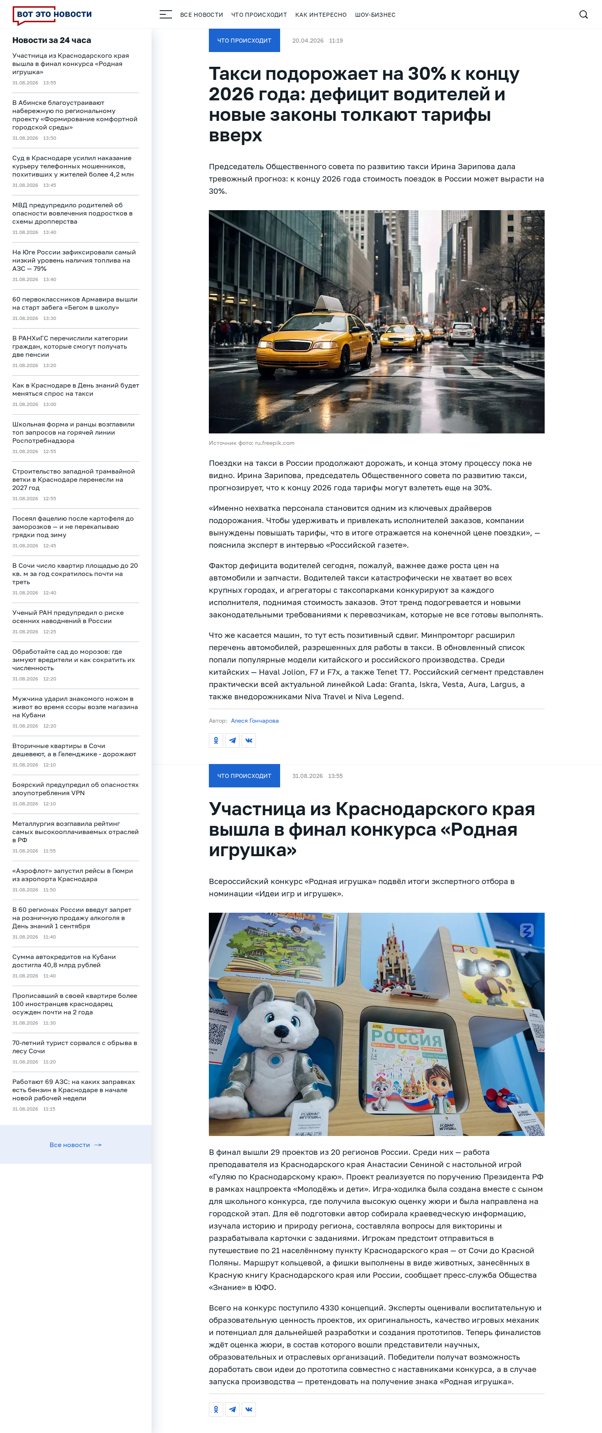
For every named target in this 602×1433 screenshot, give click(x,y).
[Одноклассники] (216, 740)
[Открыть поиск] (583, 14)
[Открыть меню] (166, 14)
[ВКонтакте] (249, 740)
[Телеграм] (232, 740)
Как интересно (321, 14)
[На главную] (52, 14)
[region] (76, 731)
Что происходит (259, 14)
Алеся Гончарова (255, 720)
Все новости (201, 14)
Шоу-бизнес (375, 14)
